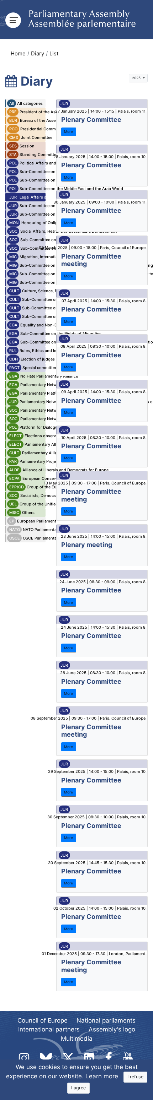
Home (18, 53)
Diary (37, 53)
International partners (49, 1029)
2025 (137, 78)
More (68, 131)
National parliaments (106, 1020)
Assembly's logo (112, 1029)
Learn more (101, 1076)
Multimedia (77, 1038)
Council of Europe (42, 1020)
